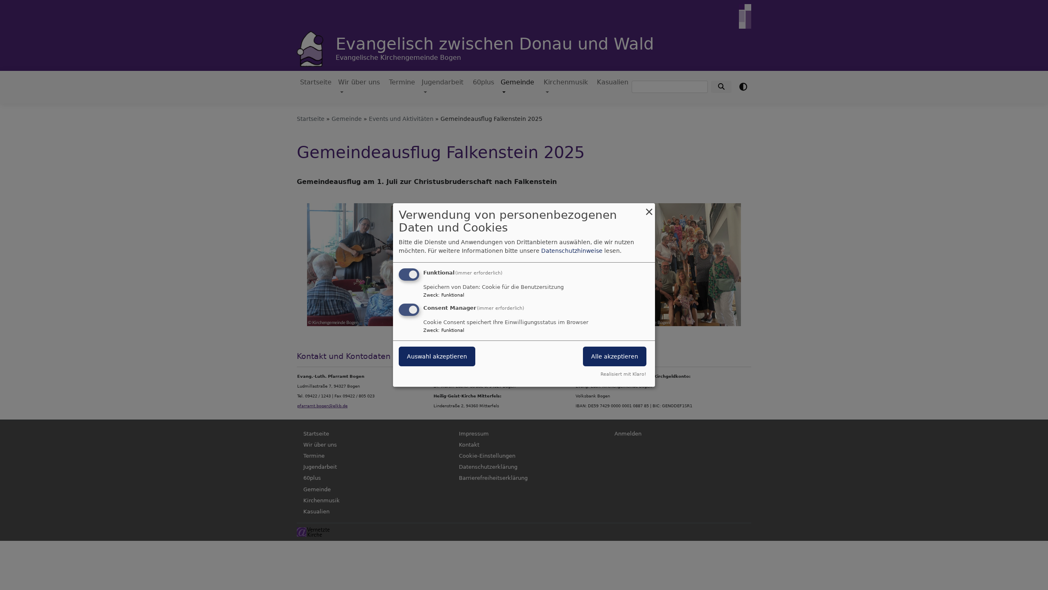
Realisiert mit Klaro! (623, 374)
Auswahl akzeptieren (437, 356)
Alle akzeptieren (614, 356)
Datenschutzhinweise (572, 250)
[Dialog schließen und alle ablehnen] (649, 208)
